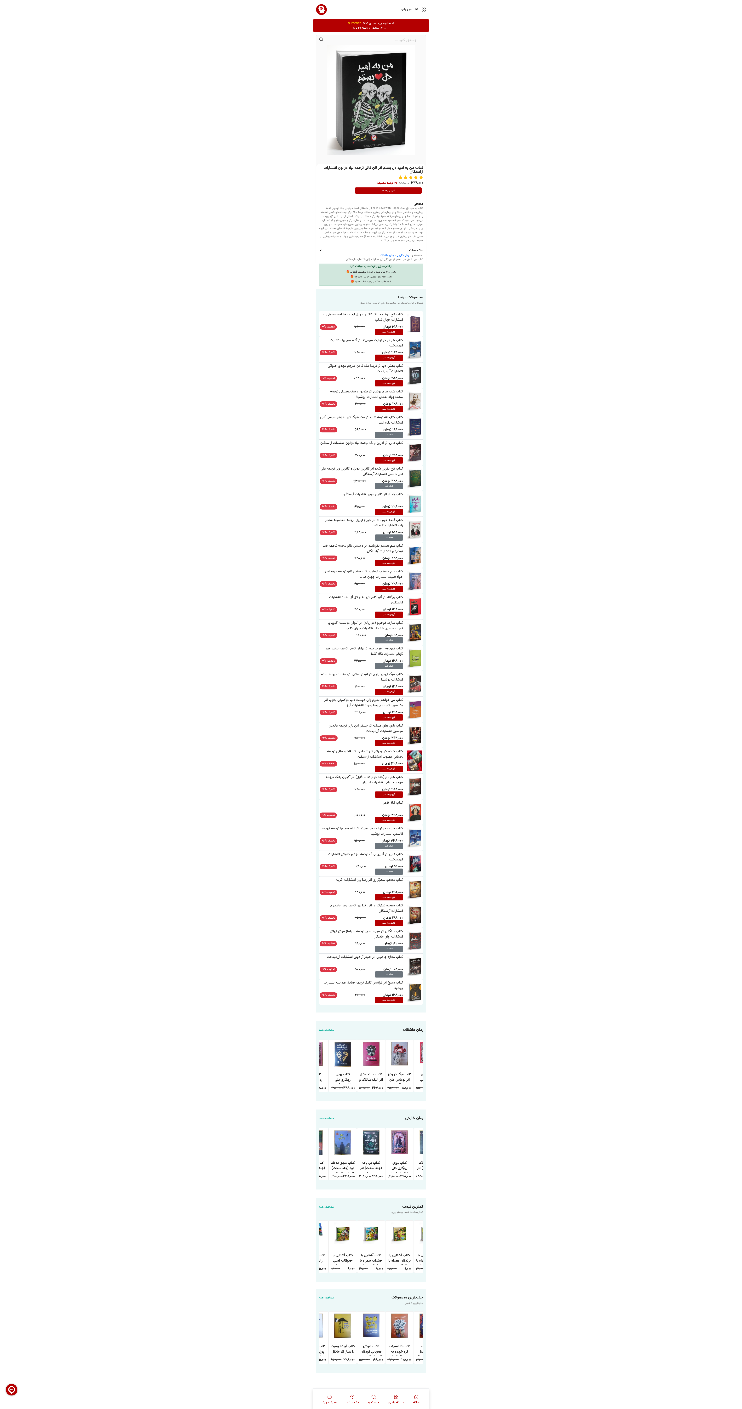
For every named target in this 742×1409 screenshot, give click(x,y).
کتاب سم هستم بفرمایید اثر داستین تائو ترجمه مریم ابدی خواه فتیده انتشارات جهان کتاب (363, 574)
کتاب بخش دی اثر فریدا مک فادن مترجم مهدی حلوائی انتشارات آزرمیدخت (365, 368)
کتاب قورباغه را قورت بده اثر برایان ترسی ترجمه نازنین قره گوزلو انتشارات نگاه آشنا (364, 651)
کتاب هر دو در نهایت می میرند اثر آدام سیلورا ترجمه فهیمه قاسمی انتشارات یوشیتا (362, 831)
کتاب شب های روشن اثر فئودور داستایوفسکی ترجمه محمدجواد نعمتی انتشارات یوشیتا (366, 394)
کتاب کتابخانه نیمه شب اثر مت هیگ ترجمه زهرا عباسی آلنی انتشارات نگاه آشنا (361, 419)
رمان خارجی (403, 255)
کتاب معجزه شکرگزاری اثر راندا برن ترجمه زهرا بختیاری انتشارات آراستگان (366, 908)
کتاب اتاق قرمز (393, 803)
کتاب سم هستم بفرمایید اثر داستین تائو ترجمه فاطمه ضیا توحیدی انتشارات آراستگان (362, 548)
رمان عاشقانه (387, 255)
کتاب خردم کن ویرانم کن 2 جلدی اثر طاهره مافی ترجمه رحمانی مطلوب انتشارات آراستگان (365, 754)
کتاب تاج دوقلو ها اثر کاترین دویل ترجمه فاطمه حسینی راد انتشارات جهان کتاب (362, 317)
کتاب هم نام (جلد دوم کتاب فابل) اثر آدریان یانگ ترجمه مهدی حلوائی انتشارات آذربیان (364, 779)
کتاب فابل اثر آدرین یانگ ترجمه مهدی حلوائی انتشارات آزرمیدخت (365, 856)
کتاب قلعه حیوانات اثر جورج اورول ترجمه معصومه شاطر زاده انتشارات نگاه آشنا (364, 522)
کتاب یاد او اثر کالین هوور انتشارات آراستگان (372, 494)
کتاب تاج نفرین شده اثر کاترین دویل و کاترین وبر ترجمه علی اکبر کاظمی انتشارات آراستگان (362, 471)
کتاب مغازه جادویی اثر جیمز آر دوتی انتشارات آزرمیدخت (365, 957)
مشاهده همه (326, 1030)
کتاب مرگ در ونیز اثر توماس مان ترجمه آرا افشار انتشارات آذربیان (400, 1078)
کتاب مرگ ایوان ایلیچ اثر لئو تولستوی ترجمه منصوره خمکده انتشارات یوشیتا (362, 676)
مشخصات (416, 250)
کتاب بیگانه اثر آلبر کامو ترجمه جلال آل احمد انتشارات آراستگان (366, 599)
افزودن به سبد (388, 190)
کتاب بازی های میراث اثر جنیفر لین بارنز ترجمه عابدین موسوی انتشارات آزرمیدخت (366, 728)
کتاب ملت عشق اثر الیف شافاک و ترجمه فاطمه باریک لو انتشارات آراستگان (371, 1078)
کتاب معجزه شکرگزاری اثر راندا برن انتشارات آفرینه (369, 880)
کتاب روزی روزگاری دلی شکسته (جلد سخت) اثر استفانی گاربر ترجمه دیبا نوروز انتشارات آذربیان (343, 1078)
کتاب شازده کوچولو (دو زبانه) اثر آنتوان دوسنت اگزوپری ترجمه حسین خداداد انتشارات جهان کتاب (365, 625)
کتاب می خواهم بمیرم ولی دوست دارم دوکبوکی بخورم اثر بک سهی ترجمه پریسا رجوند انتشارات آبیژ (363, 702)
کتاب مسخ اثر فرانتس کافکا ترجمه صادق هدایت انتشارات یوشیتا (363, 985)
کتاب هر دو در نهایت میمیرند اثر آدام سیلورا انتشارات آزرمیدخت (366, 342)
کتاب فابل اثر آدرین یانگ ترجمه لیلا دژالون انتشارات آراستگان (361, 443)
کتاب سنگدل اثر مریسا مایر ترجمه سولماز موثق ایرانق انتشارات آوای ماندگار (366, 933)
